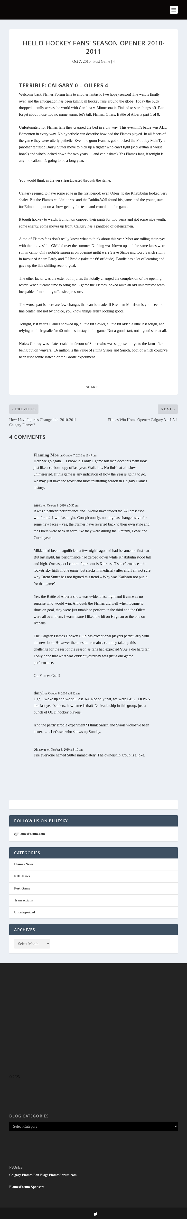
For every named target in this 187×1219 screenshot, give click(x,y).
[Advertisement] (93, 1028)
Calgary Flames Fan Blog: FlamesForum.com (43, 1175)
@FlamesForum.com (29, 834)
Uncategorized (24, 912)
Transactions (23, 900)
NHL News (22, 876)
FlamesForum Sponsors (26, 1187)
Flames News (23, 864)
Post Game (101, 61)
